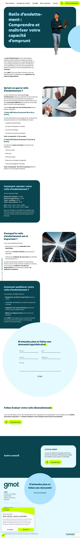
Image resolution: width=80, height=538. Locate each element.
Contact (55, 3)
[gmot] (12, 488)
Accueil (2, 279)
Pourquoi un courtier (23, 3)
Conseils (35, 3)
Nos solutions (10, 3)
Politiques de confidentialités (30, 533)
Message (21, 362)
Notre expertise (45, 3)
